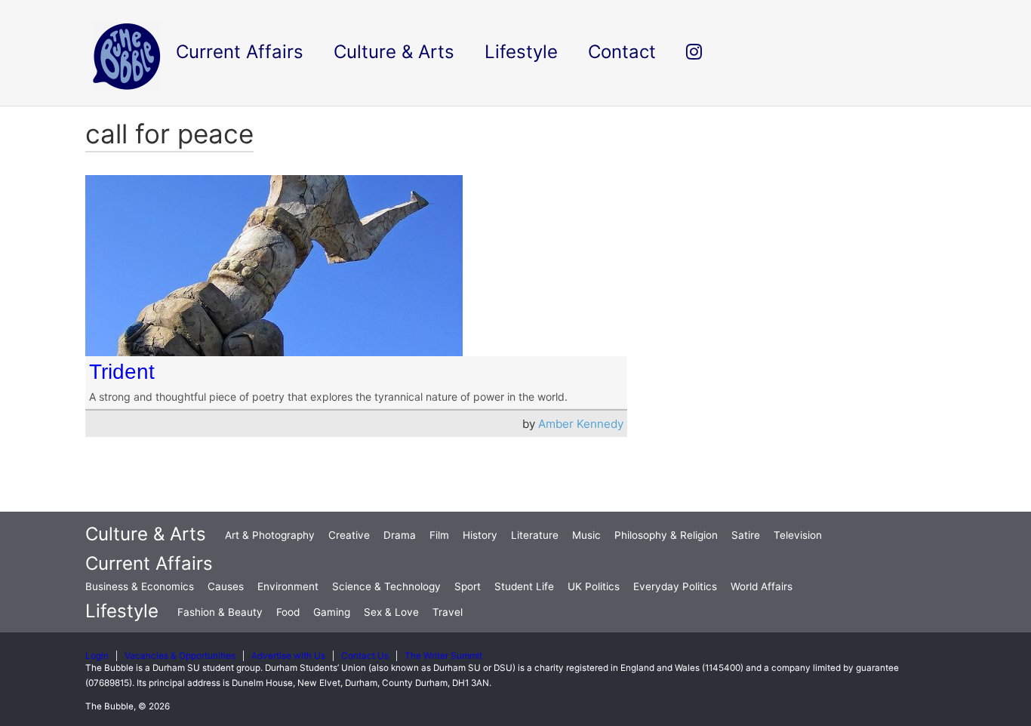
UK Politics (594, 586)
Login (97, 656)
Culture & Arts (145, 534)
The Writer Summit (443, 656)
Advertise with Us (288, 656)
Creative (349, 535)
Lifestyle (121, 611)
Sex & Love (391, 612)
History (480, 535)
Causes (226, 586)
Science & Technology (386, 586)
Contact (622, 52)
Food (288, 612)
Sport (467, 586)
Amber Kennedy (580, 424)
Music (586, 535)
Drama (399, 535)
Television (798, 535)
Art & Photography (270, 535)
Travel (447, 612)
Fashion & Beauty (220, 612)
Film (439, 535)
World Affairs (761, 586)
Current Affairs (149, 563)
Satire (745, 535)
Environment (288, 586)
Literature (535, 535)
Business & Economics (139, 586)
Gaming (331, 612)
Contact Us (365, 656)
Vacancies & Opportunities (180, 656)
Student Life (524, 586)
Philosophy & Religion (666, 535)
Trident (122, 371)
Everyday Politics (675, 586)
